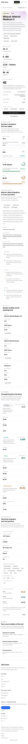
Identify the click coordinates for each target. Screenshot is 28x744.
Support (3, 686)
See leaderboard (14, 116)
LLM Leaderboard (5, 681)
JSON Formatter (4, 693)
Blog (2, 679)
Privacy (2, 733)
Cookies (3, 735)
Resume (17, 2)
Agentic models (14, 41)
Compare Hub (21, 7)
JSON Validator (4, 695)
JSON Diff (3, 698)
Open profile (8, 333)
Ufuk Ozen (4, 2)
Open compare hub (13, 112)
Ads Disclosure (4, 738)
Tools (2, 676)
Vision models (6, 41)
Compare (3, 683)
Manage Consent (14, 740)
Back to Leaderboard (7, 7)
